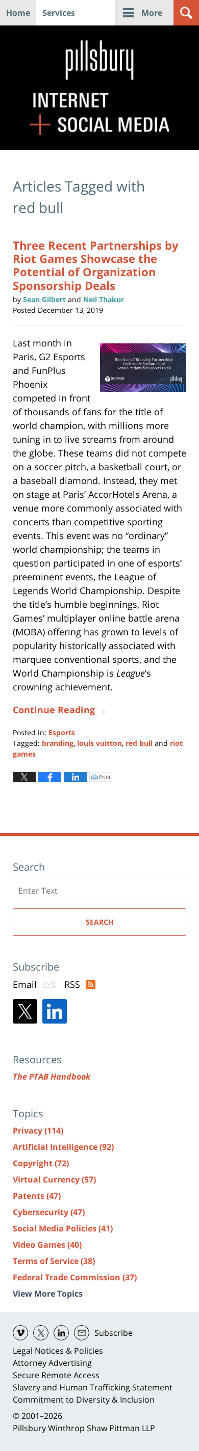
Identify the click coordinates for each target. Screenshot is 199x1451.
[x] (40, 1332)
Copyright (41, 1163)
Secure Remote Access (56, 1375)
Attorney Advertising (52, 1362)
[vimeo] (20, 1332)
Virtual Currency (54, 1179)
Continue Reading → (60, 710)
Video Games (47, 1244)
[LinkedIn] (54, 1011)
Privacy (38, 1130)
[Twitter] (25, 1011)
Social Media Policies (63, 1228)
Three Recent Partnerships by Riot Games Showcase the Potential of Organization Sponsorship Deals (96, 265)
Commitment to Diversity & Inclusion (84, 1399)
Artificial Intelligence (63, 1146)
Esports (61, 732)
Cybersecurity (49, 1212)
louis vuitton (99, 743)
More (151, 12)
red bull (139, 743)
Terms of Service (54, 1261)
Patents (37, 1195)
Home (18, 12)
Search (100, 922)
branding (57, 743)
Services (58, 12)
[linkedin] (61, 1332)
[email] (81, 1332)
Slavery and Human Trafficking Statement (92, 1387)
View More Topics (48, 1293)
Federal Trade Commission (75, 1277)
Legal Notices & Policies (58, 1350)
